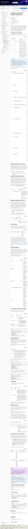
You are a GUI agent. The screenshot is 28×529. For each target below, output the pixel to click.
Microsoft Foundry (15, 10)
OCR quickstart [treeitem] (4, 28)
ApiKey (14, 39)
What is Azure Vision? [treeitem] (4, 15)
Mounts (15, 54)
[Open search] (24, 6)
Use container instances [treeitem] (6, 44)
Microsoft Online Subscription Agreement (17, 241)
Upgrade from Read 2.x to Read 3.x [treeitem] (6, 36)
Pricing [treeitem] (3, 18)
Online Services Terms (18, 242)
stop (25, 437)
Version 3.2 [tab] (12, 489)
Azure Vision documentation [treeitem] (4, 13)
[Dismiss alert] (26, 1)
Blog (10, 527)
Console (12, 350)
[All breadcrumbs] (11, 10)
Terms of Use (2, 528)
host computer (13, 416)
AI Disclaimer (2, 527)
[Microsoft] (1, 6)
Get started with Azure (24, 8)
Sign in (26, 6)
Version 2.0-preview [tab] (17, 489)
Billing (23, 479)
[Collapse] (9, 10)
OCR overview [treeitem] (3, 27)
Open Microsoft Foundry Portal (16, 8)
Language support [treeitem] (4, 17)
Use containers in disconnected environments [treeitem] (5, 47)
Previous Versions (7, 527)
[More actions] (26, 10)
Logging (15, 52)
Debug (12, 353)
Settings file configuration (20, 403)
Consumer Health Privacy (22, 527)
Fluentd (15, 48)
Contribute (13, 527)
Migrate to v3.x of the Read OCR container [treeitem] (5, 43)
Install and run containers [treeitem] (5, 39)
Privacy (17, 527)
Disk (11, 356)
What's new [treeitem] (3, 19)
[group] (19, 117)
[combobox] (5, 11)
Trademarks (6, 528)
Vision (18, 10)
